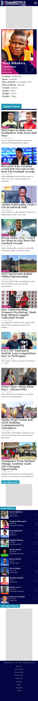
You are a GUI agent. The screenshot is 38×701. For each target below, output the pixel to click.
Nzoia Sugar (13, 572)
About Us (19, 666)
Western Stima (14, 563)
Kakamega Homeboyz (16, 525)
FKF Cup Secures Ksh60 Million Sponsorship (16, 275)
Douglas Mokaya (16, 540)
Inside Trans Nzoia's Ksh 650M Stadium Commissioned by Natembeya (17, 424)
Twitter (19, 685)
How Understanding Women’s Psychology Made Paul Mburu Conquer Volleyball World (18, 313)
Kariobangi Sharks (15, 544)
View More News (10, 482)
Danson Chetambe (17, 596)
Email (19, 691)
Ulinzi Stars (9, 66)
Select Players (8, 508)
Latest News (11, 106)
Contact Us (19, 678)
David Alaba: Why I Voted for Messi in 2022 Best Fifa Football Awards (18, 240)
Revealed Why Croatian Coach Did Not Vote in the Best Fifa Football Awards (18, 168)
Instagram (19, 688)
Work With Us (19, 669)
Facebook (19, 682)
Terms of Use (19, 675)
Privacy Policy (19, 672)
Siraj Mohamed (15, 531)
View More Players (10, 606)
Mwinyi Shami (15, 549)
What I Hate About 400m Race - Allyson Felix (17, 388)
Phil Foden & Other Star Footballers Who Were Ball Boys (19, 132)
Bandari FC (13, 535)
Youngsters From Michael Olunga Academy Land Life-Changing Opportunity (18, 465)
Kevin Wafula (14, 568)
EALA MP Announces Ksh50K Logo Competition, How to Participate (18, 353)
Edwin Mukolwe (16, 512)
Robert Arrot (15, 587)
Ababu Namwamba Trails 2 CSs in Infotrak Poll (19, 206)
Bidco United (13, 516)
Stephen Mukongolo (18, 521)
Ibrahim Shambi (16, 578)
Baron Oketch (15, 559)
